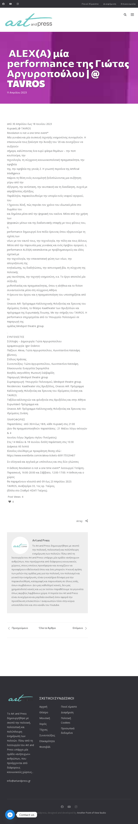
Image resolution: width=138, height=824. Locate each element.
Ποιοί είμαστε (69, 706)
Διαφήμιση (109, 4)
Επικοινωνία (128, 4)
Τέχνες (43, 729)
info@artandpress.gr (19, 780)
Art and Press (41, 540)
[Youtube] (10, 4)
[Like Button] (9, 501)
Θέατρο (43, 712)
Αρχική (43, 706)
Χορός (43, 724)
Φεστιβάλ (44, 747)
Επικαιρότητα (47, 741)
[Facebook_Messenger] (10, 815)
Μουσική (44, 718)
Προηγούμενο (19, 627)
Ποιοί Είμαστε (90, 4)
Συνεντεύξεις (47, 735)
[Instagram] (18, 4)
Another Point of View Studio (91, 812)
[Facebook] (3, 4)
